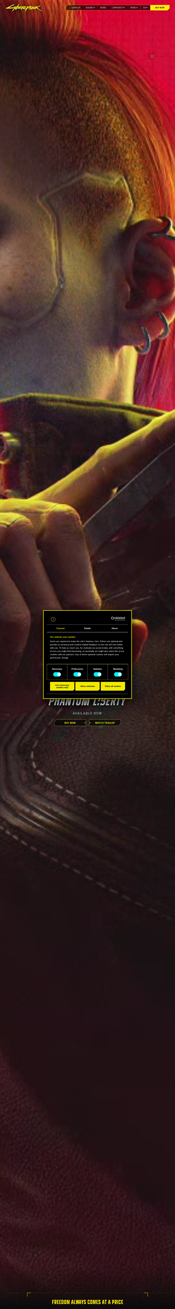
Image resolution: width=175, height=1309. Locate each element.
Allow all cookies (113, 686)
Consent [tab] (60, 628)
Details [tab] (87, 628)
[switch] (77, 674)
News (103, 7)
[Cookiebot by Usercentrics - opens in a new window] (113, 619)
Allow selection (87, 686)
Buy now (159, 7)
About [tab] (115, 628)
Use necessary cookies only (62, 686)
